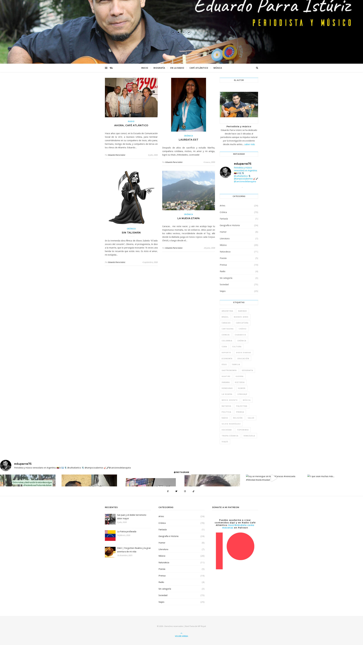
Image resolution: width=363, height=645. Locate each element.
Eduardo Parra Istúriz (116, 155)
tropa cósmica (230, 436)
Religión (238, 418)
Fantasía (224, 218)
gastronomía (229, 370)
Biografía (159, 67)
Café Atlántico (199, 67)
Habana (226, 382)
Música (218, 67)
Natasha (226, 406)
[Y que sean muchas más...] (335, 476)
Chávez (243, 329)
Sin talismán (131, 232)
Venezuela (249, 436)
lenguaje (242, 394)
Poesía (223, 258)
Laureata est (188, 139)
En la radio (177, 67)
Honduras (227, 388)
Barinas (242, 311)
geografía (247, 370)
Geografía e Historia (230, 225)
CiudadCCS (240, 335)
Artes (222, 205)
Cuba (224, 346)
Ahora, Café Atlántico (131, 125)
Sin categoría (226, 277)
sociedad (227, 430)
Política (226, 412)
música (247, 400)
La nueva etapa (189, 218)
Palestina (241, 406)
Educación (243, 358)
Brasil (225, 317)
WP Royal (202, 626)
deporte (226, 352)
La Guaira (227, 394)
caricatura (242, 323)
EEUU (224, 364)
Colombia (227, 341)
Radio (131, 121)
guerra (239, 376)
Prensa (223, 264)
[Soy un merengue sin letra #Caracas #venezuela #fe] (274, 478)
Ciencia (226, 335)
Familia (236, 364)
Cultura (236, 346)
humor (241, 388)
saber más (249, 144)
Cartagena (228, 329)
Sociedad (224, 284)
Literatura (224, 238)
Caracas (226, 323)
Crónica (188, 136)
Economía (227, 358)
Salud (251, 418)
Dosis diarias (243, 352)
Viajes (223, 291)
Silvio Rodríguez (231, 424)
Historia (240, 382)
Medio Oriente (230, 400)
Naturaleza (225, 251)
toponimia (243, 430)
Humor (223, 231)
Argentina (227, 311)
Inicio (144, 67)
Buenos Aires (241, 317)
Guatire (226, 376)
